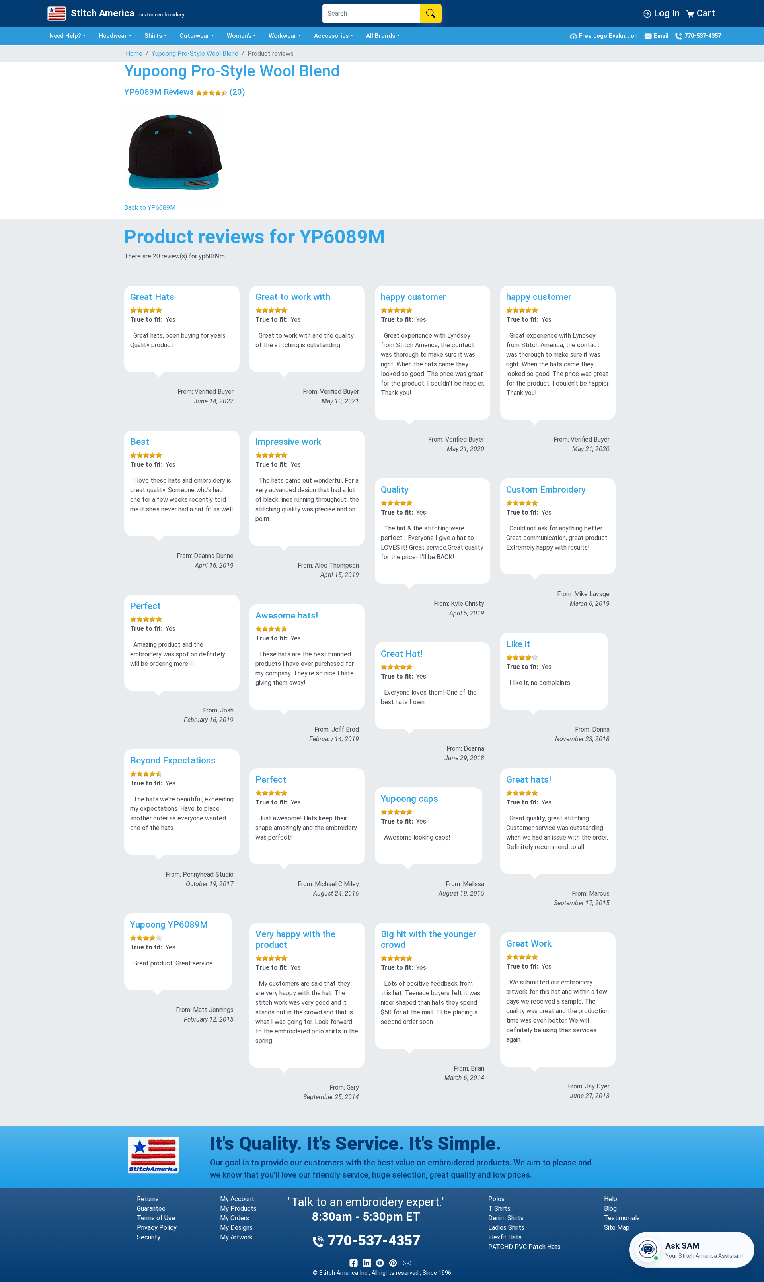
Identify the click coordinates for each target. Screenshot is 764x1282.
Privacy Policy (157, 1227)
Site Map (617, 1227)
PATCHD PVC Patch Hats (524, 1247)
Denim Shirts (506, 1218)
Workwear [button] (282, 35)
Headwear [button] (113, 35)
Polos (496, 1199)
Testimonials (622, 1218)
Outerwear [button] (194, 35)
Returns (148, 1199)
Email (662, 35)
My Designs (236, 1227)
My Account (237, 1199)
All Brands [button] (380, 35)
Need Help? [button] (65, 35)
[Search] (431, 13)
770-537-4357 (702, 35)
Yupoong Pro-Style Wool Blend (195, 53)
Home (134, 53)
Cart (704, 13)
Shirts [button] (153, 35)
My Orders (234, 1218)
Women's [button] (239, 35)
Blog (610, 1208)
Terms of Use (156, 1218)
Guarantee (151, 1208)
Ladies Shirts (506, 1227)
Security (148, 1237)
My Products (238, 1208)
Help (610, 1199)
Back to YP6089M (149, 207)
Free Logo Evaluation (609, 35)
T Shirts (499, 1208)
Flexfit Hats (505, 1237)
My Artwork (236, 1237)
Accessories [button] (331, 35)
